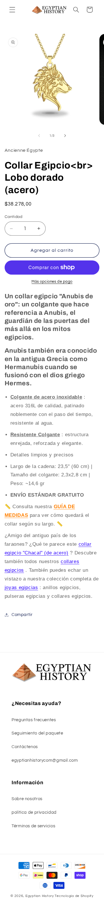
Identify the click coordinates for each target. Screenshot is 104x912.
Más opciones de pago (52, 282)
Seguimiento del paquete (37, 733)
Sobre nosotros (27, 799)
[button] (12, 9)
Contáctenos (25, 747)
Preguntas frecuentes (34, 720)
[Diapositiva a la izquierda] (39, 135)
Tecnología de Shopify (74, 896)
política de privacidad (34, 812)
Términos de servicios (33, 826)
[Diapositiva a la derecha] (65, 135)
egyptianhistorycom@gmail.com (45, 760)
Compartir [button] (22, 615)
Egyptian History (39, 896)
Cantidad (13, 217)
